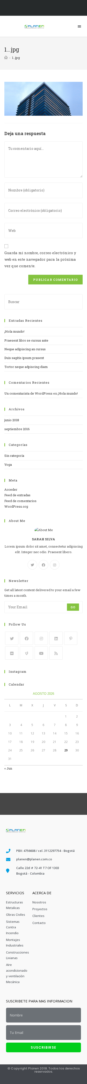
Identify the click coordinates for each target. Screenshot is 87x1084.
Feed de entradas (17, 495)
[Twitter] (43, 8)
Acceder (10, 489)
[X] (32, 565)
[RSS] (56, 653)
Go (73, 607)
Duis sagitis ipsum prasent (24, 358)
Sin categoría (14, 455)
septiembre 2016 (17, 429)
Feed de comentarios (20, 501)
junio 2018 (11, 420)
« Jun (8, 768)
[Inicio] (5, 57)
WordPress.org (16, 506)
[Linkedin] (53, 8)
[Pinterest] (70, 638)
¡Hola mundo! (14, 331)
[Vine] (26, 653)
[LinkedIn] (56, 638)
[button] (79, 26)
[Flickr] (11, 653)
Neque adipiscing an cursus (25, 349)
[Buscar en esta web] (43, 301)
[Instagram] (54, 565)
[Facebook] (34, 8)
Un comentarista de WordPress (28, 393)
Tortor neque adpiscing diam (26, 367)
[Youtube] (41, 653)
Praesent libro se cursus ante (26, 340)
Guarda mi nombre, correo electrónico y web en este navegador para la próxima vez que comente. (40, 259)
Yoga (8, 464)
